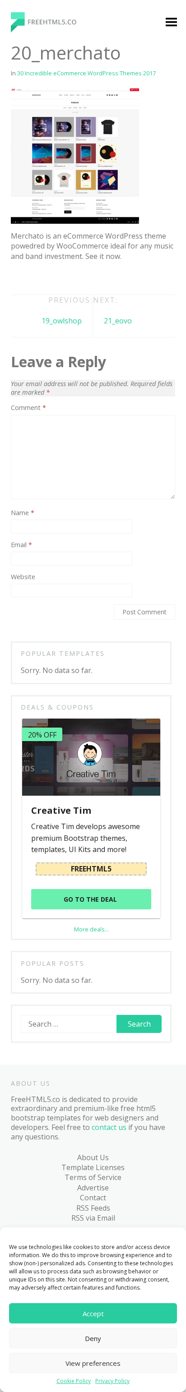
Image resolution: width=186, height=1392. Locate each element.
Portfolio (36, 509)
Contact (93, 1198)
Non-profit (39, 440)
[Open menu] (171, 23)
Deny (93, 1338)
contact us (109, 1127)
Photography (43, 492)
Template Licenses (93, 1167)
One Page (37, 457)
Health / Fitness (47, 336)
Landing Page (44, 371)
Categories (32, 153)
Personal (36, 474)
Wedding (36, 616)
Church (33, 249)
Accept (93, 1313)
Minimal (34, 405)
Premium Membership (112, 158)
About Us (93, 1157)
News (30, 423)
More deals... (91, 929)
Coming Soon (43, 267)
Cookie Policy (73, 1381)
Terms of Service (93, 1177)
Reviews (34, 703)
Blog (21, 633)
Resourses (38, 686)
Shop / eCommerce (41, 594)
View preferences (93, 1363)
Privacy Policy (112, 1381)
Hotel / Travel (44, 354)
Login (100, 180)
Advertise (93, 1188)
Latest (31, 651)
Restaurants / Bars (44, 549)
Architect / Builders (38, 210)
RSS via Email (93, 1218)
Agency (33, 188)
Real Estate (39, 527)
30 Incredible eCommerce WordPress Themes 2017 (86, 73)
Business (36, 232)
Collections (39, 668)
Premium (36, 170)
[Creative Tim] (91, 757)
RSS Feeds (93, 1208)
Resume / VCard (47, 571)
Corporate (38, 284)
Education (37, 319)
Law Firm (36, 388)
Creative (35, 302)
